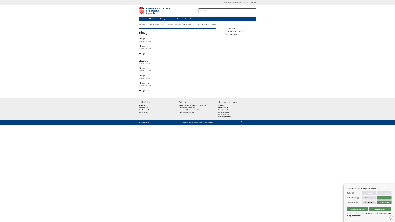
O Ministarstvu (153, 19)
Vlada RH (221, 105)
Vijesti (143, 19)
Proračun (180, 19)
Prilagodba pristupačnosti (232, 2)
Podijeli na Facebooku (235, 31)
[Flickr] (249, 122)
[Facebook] (239, 122)
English (253, 2)
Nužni (349, 193)
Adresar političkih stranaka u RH (189, 110)
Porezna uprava (223, 112)
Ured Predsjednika (224, 110)
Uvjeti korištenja (208, 122)
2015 (213, 24)
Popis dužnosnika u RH (186, 112)
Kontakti (201, 19)
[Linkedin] (255, 122)
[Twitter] (242, 122)
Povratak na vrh (145, 122)
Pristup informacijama (167, 19)
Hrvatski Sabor (223, 107)
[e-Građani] (147, 2)
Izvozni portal (143, 112)
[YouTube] (245, 122)
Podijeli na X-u (233, 34)
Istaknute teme (190, 19)
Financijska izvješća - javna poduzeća (195, 24)
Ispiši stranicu (232, 28)
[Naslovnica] (168, 10)
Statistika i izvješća (174, 24)
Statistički (351, 202)
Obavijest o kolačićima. (354, 216)
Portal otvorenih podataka (147, 110)
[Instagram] (252, 122)
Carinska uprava (223, 114)
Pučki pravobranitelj (224, 116)
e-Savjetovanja (144, 107)
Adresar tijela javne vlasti (187, 107)
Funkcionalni (351, 198)
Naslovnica (142, 24)
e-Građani (142, 105)
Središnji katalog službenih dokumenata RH (193, 105)
